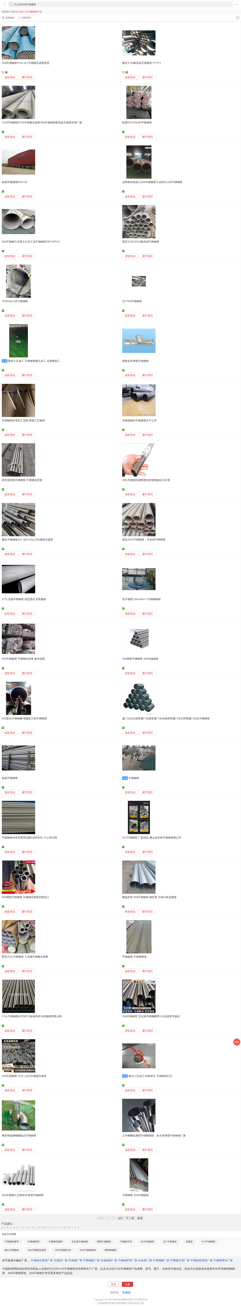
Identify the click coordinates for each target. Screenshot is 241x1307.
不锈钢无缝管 (12, 1241)
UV (64, 1227)
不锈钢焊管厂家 (127, 1260)
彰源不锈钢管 (10, 778)
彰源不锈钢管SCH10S (14, 182)
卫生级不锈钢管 (79, 1241)
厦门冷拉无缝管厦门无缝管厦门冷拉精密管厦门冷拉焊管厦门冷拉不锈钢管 (166, 718)
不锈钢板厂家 (91, 1260)
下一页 (130, 1218)
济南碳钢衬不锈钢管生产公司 (139, 420)
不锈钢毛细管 (55, 1241)
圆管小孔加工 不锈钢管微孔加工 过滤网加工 (34, 361)
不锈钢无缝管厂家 (42, 1260)
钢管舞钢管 (110, 1250)
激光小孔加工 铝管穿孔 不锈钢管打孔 (150, 1076)
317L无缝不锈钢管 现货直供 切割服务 (24, 599)
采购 (237, 1042)
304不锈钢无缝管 (37, 1250)
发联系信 (9, 77)
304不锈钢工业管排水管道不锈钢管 (23, 1195)
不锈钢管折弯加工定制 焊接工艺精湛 (23, 420)
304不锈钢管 (147, 1241)
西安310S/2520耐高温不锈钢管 (140, 241)
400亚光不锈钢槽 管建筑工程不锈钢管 (24, 718)
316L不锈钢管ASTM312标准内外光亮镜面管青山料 (32, 1016)
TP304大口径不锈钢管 (15, 301)
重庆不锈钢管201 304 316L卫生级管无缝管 (27, 539)
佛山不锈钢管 (12, 1250)
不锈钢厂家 (75, 1260)
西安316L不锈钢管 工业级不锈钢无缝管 (25, 956)
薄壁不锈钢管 (104, 1241)
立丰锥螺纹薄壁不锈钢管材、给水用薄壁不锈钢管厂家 (154, 1135)
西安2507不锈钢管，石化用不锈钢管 (143, 539)
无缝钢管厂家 (108, 1260)
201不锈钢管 (170, 1241)
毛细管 (189, 1241)
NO (44, 1227)
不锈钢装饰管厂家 (201, 1260)
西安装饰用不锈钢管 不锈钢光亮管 (22, 480)
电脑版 (126, 1292)
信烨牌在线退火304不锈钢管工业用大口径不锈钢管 (152, 182)
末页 (140, 1218)
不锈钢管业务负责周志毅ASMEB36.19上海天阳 (29, 837)
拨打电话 (27, 77)
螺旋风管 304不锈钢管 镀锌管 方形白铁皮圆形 (149, 897)
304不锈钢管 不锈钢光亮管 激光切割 (23, 658)
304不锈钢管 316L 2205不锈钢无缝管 (24, 1076)
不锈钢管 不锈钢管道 (134, 956)
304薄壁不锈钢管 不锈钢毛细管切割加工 (26, 897)
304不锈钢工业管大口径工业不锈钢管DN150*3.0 (31, 241)
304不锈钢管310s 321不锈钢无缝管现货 (25, 63)
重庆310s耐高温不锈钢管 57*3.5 (141, 63)
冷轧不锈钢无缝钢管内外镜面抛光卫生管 (146, 480)
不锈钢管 (133, 778)
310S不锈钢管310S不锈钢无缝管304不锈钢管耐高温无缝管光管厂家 (42, 122)
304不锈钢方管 (63, 1250)
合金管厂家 (145, 1260)
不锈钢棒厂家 (161, 1260)
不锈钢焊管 (33, 1241)
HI (27, 1227)
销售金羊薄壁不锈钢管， (136, 361)
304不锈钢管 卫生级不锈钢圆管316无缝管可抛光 (151, 1016)
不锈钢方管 (126, 1241)
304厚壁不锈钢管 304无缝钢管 (140, 658)
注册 (127, 1284)
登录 (113, 1284)
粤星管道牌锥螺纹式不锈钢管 (19, 1135)
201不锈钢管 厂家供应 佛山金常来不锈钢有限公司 (151, 837)
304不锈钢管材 (88, 1250)
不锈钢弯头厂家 (223, 1260)
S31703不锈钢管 (132, 301)
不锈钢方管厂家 (180, 1260)
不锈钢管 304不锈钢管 (135, 1195)
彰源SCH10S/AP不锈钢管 (137, 122)
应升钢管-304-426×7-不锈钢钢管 (141, 599)
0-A (3, 1227)
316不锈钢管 (208, 1241)
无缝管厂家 (61, 1260)
